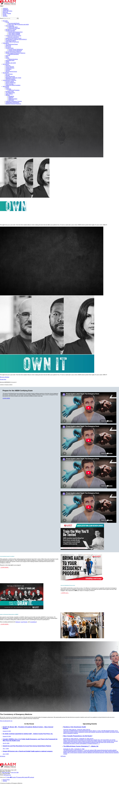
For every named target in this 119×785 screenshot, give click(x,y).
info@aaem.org (7, 775)
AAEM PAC (11, 100)
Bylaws (7, 87)
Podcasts (8, 55)
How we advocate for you (6, 720)
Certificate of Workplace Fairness (14, 101)
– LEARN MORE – (4, 567)
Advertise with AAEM (11, 62)
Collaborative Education (14, 28)
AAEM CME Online (7, 11)
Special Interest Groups (11, 71)
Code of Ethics (9, 93)
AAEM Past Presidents (13, 90)
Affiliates (8, 95)
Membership (6, 72)
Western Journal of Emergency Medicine (15, 53)
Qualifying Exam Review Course (13, 38)
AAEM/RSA (6, 9)
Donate (4, 14)
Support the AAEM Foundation (13, 85)
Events (7, 22)
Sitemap (5, 780)
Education (5, 20)
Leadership (8, 89)
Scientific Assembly (10, 30)
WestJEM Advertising (13, 54)
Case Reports (24, 622)
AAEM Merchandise (10, 79)
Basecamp (5, 12)
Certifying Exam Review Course (13, 35)
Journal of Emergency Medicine (13, 51)
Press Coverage (9, 84)
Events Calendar (7, 13)
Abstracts (17, 622)
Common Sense (9, 48)
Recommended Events (13, 23)
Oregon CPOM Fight (10, 82)
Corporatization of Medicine (9, 80)
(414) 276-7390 (15, 772)
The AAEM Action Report (12, 44)
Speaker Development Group (15, 32)
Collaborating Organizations (12, 102)
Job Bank (5, 16)
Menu (2, 6)
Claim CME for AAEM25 (14, 34)
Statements (8, 45)
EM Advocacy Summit (11, 29)
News (7, 56)
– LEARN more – (65, 592)
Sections (8, 70)
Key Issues (8, 46)
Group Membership (10, 76)
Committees (8, 69)
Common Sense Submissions (15, 49)
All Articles (2, 756)
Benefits (8, 75)
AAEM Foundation (12, 98)
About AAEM (6, 86)
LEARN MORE (6, 398)
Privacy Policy (6, 779)
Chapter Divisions (10, 67)
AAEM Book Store (10, 60)
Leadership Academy (11, 40)
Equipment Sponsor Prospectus (13, 103)
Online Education (10, 25)
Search (2, 18)
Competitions (33, 622)
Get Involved (6, 64)
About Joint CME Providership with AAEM (18, 24)
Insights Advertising (13, 59)
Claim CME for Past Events (12, 41)
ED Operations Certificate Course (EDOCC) (16, 39)
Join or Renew (9, 74)
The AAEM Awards (10, 92)
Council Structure (10, 66)
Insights (7, 58)
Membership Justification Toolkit (13, 77)
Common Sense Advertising (15, 50)
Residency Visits (10, 91)
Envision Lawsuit (10, 81)
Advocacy (8, 65)
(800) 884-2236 (6, 772)
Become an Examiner (13, 36)
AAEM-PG (5, 8)
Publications (6, 43)
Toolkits (7, 61)
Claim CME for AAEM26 (14, 33)
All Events (63, 756)
